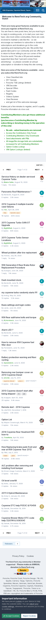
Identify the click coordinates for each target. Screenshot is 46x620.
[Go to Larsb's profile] (42, 306)
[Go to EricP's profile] (42, 205)
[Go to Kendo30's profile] (42, 193)
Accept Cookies (12, 616)
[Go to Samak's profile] (42, 519)
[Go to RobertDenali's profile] (42, 433)
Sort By (39, 165)
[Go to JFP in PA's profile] (42, 178)
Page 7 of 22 (23, 170)
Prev (8, 170)
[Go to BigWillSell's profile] (42, 224)
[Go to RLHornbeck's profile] (42, 318)
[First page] (3, 170)
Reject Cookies (29, 616)
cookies (18, 601)
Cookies (30, 556)
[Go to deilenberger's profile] (42, 467)
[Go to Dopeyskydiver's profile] (42, 343)
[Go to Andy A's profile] (42, 494)
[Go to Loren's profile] (42, 254)
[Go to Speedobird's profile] (42, 358)
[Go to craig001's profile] (42, 482)
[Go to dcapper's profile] (42, 392)
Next (37, 170)
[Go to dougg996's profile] (42, 266)
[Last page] (42, 170)
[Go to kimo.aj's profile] (42, 293)
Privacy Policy (18, 556)
